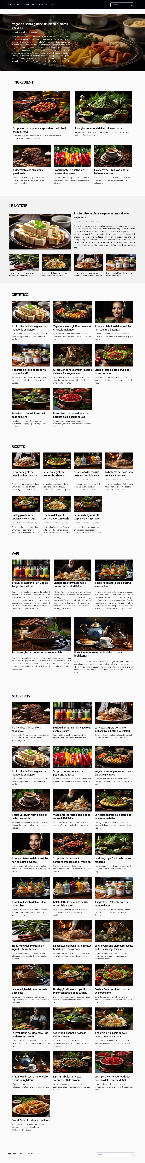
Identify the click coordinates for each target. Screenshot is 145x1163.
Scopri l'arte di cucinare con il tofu (31, 1120)
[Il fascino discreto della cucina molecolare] (114, 570)
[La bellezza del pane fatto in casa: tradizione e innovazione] (119, 460)
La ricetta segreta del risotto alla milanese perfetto (54, 475)
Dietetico (29, 5)
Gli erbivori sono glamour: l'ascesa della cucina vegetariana (72, 372)
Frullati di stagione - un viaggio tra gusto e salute (30, 585)
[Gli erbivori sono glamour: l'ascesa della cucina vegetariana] (72, 355)
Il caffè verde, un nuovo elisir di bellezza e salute (111, 172)
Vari (54, 5)
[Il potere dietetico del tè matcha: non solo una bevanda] (114, 311)
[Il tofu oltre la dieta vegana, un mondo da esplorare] (40, 231)
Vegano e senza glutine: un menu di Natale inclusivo (40, 26)
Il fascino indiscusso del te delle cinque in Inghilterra (98, 654)
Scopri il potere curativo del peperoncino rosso (69, 172)
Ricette (43, 5)
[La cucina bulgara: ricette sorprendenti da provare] (88, 503)
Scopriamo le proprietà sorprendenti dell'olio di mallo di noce (39, 130)
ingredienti (13, 5)
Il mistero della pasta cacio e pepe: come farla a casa (54, 274)
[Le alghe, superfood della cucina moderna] (103, 107)
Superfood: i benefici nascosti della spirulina (28, 415)
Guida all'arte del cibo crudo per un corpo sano (112, 372)
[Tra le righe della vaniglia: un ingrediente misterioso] (24, 262)
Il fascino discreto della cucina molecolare (113, 585)
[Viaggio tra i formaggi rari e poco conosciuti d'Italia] (72, 570)
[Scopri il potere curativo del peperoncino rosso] (72, 156)
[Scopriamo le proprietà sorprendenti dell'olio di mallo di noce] (41, 107)
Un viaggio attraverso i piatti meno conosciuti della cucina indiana (23, 518)
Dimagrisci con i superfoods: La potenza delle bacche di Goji (70, 415)
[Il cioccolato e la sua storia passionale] (32, 156)
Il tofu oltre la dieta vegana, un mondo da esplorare (101, 215)
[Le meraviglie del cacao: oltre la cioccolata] (41, 634)
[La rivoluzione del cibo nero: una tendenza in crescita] (31, 1018)
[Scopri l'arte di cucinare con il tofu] (31, 1106)
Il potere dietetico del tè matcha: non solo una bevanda (113, 328)
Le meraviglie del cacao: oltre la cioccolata (37, 652)
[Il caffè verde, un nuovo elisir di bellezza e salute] (113, 156)
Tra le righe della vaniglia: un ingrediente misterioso (22, 274)
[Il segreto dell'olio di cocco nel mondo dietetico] (121, 262)
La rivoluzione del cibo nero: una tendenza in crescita (30, 1035)
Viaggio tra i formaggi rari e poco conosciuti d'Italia (70, 585)
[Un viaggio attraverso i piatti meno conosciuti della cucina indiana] (26, 503)
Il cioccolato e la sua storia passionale (28, 172)
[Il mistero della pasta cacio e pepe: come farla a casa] (56, 262)
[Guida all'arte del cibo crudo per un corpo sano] (114, 355)
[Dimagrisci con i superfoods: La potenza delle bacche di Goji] (72, 399)
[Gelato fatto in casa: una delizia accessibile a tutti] (88, 460)
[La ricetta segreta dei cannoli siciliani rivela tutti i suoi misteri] (88, 262)
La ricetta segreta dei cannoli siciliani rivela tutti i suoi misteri (88, 274)
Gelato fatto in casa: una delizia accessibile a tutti (86, 474)
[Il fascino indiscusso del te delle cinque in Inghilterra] (103, 634)
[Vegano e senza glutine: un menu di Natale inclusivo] (72, 311)
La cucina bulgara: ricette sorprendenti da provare (87, 517)
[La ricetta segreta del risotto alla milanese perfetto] (57, 460)
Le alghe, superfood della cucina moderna (98, 128)
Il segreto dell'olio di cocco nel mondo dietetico (119, 274)
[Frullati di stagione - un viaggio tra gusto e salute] (31, 570)
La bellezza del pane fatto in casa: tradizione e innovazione (119, 475)
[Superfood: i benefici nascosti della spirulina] (31, 399)
